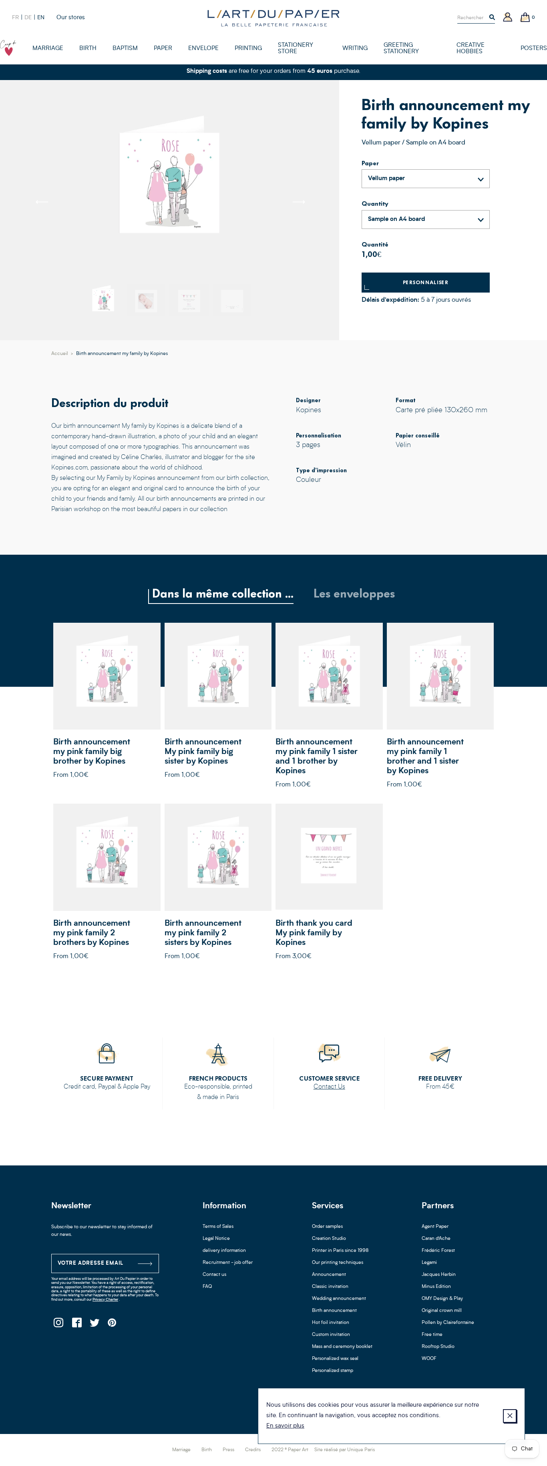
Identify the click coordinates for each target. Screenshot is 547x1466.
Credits (253, 1450)
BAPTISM (125, 49)
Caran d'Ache (436, 1238)
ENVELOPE (203, 49)
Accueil (59, 353)
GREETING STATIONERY (401, 48)
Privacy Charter (105, 1300)
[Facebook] (76, 1325)
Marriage (181, 1450)
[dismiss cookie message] (510, 1416)
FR (15, 17)
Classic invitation (330, 1286)
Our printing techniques (337, 1262)
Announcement (329, 1274)
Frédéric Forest (438, 1250)
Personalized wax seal (335, 1358)
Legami (429, 1262)
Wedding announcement (339, 1298)
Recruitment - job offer (228, 1262)
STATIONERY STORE (295, 48)
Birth (206, 1450)
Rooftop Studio (438, 1346)
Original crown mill (442, 1310)
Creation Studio (329, 1238)
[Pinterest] (112, 1325)
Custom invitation (331, 1334)
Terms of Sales (218, 1226)
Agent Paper (435, 1226)
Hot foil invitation (330, 1322)
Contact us (214, 1274)
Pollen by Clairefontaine (448, 1322)
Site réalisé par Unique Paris (344, 1450)
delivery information (224, 1250)
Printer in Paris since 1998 (340, 1250)
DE (28, 17)
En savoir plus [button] (285, 1426)
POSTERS (534, 49)
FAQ (207, 1286)
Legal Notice (216, 1238)
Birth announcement (334, 1310)
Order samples (327, 1226)
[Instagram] (58, 1325)
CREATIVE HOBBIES (471, 48)
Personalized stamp (332, 1370)
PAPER (163, 49)
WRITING (355, 49)
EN (40, 17)
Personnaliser (426, 282)
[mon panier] (525, 17)
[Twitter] (94, 1325)
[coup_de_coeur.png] (8, 48)
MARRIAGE (47, 49)
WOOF (429, 1358)
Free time (432, 1334)
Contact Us (329, 1087)
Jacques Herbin (439, 1274)
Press (228, 1450)
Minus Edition (436, 1286)
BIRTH (88, 49)
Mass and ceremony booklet (342, 1346)
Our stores (70, 18)
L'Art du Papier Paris (273, 18)
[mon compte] (508, 17)
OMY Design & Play (442, 1298)
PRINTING (248, 49)
